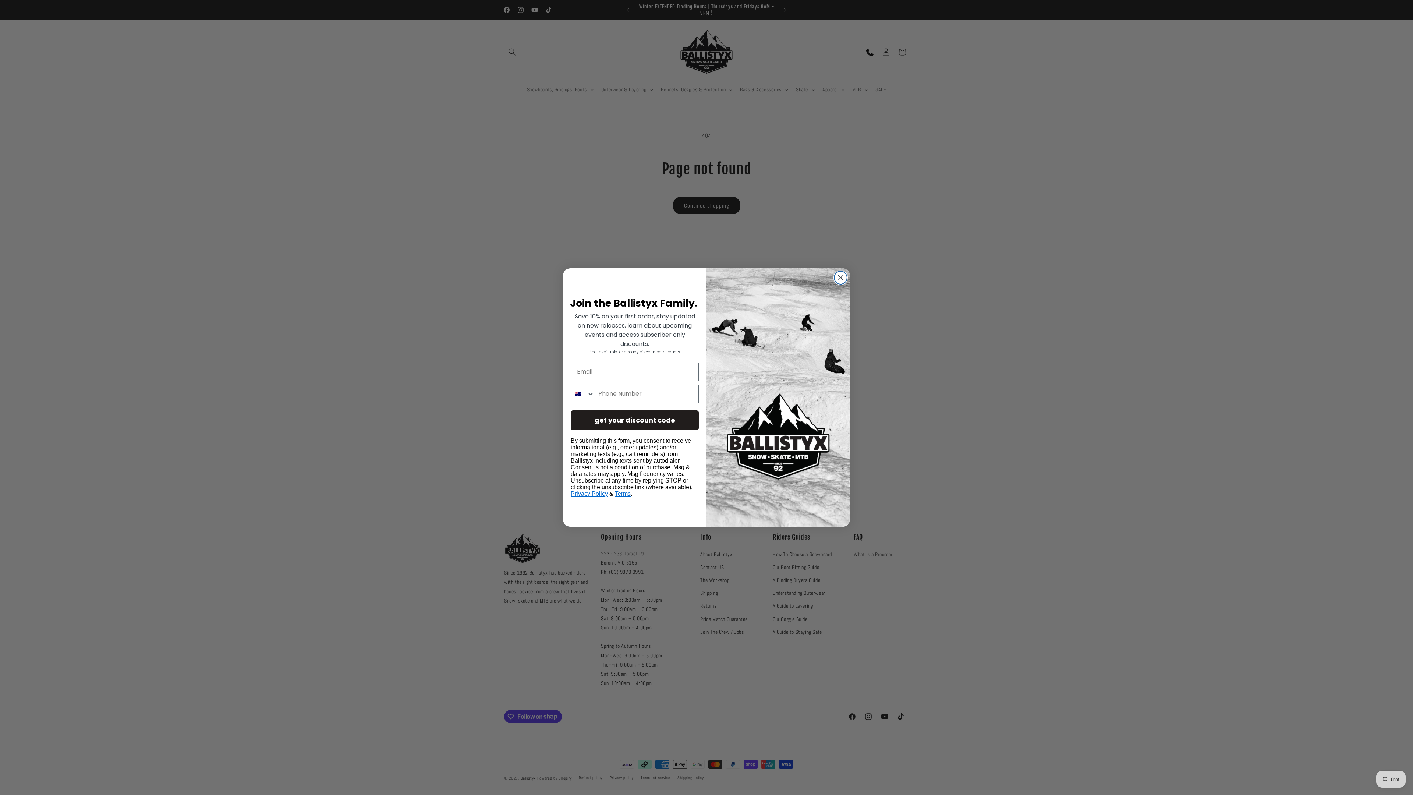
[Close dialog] (840, 277)
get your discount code (635, 420)
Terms (623, 494)
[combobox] (583, 394)
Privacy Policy (589, 494)
